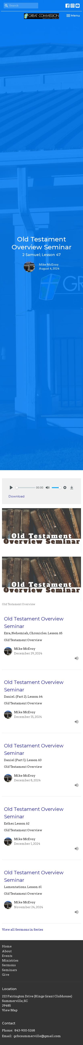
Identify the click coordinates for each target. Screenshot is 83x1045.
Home (7, 946)
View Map (10, 1010)
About (7, 951)
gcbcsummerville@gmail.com (37, 1036)
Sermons (9, 965)
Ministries (10, 960)
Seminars (9, 970)
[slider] (25, 488)
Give (5, 975)
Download (16, 496)
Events (7, 956)
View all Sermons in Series (22, 929)
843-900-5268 (25, 1030)
